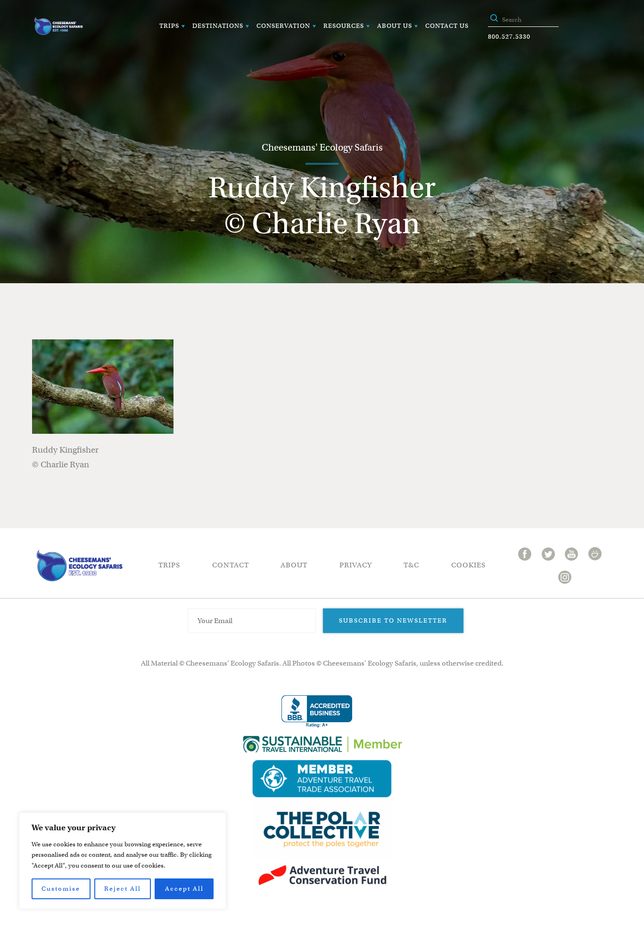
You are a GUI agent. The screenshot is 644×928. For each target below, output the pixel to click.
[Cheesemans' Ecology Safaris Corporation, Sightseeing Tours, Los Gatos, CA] (316, 711)
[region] (122, 860)
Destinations (217, 26)
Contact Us (447, 26)
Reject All (122, 889)
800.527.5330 (509, 37)
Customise (60, 889)
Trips (169, 26)
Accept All (184, 889)
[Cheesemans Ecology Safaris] (58, 26)
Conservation (283, 26)
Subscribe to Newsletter (393, 620)
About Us (394, 26)
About (294, 565)
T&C (411, 565)
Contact (230, 565)
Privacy (355, 565)
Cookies (468, 565)
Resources (343, 26)
